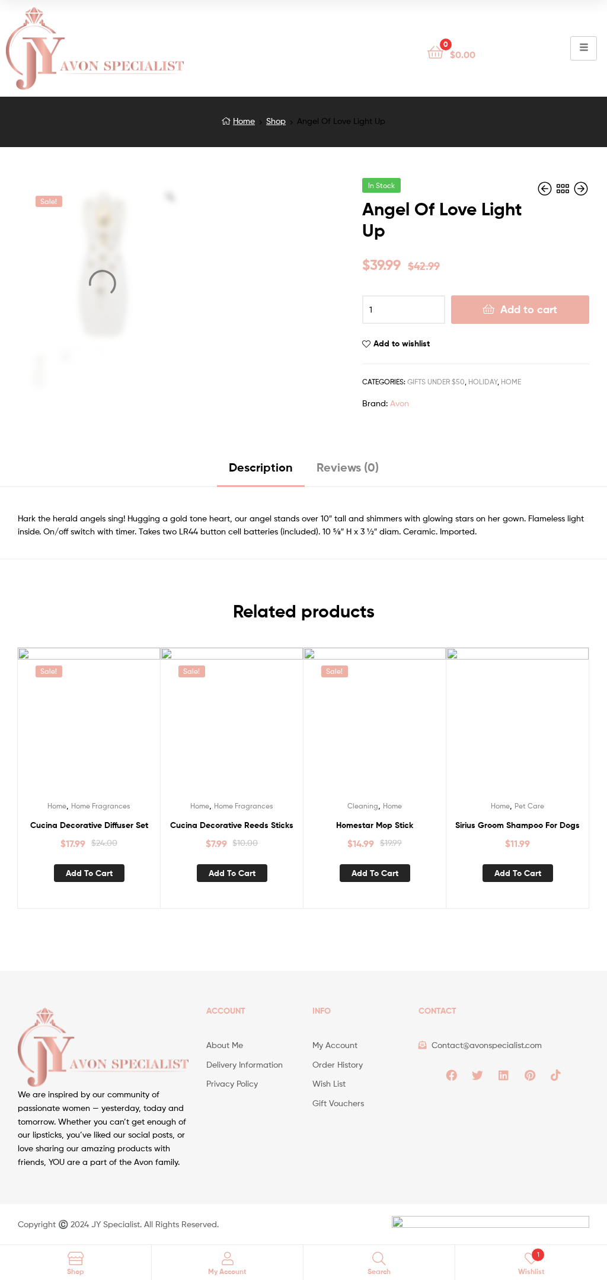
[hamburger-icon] (583, 48)
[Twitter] (478, 1075)
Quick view (103, 726)
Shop (276, 121)
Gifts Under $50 (436, 381)
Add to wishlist (401, 343)
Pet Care (529, 805)
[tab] (261, 472)
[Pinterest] (530, 1075)
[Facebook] (451, 1075)
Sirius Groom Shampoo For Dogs (517, 825)
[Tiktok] (556, 1075)
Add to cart (528, 309)
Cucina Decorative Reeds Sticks (231, 825)
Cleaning (362, 805)
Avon (399, 403)
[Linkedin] (504, 1075)
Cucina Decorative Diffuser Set (89, 825)
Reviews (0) (348, 467)
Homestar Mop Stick (374, 825)
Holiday (482, 381)
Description (261, 467)
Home (244, 121)
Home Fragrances (100, 805)
